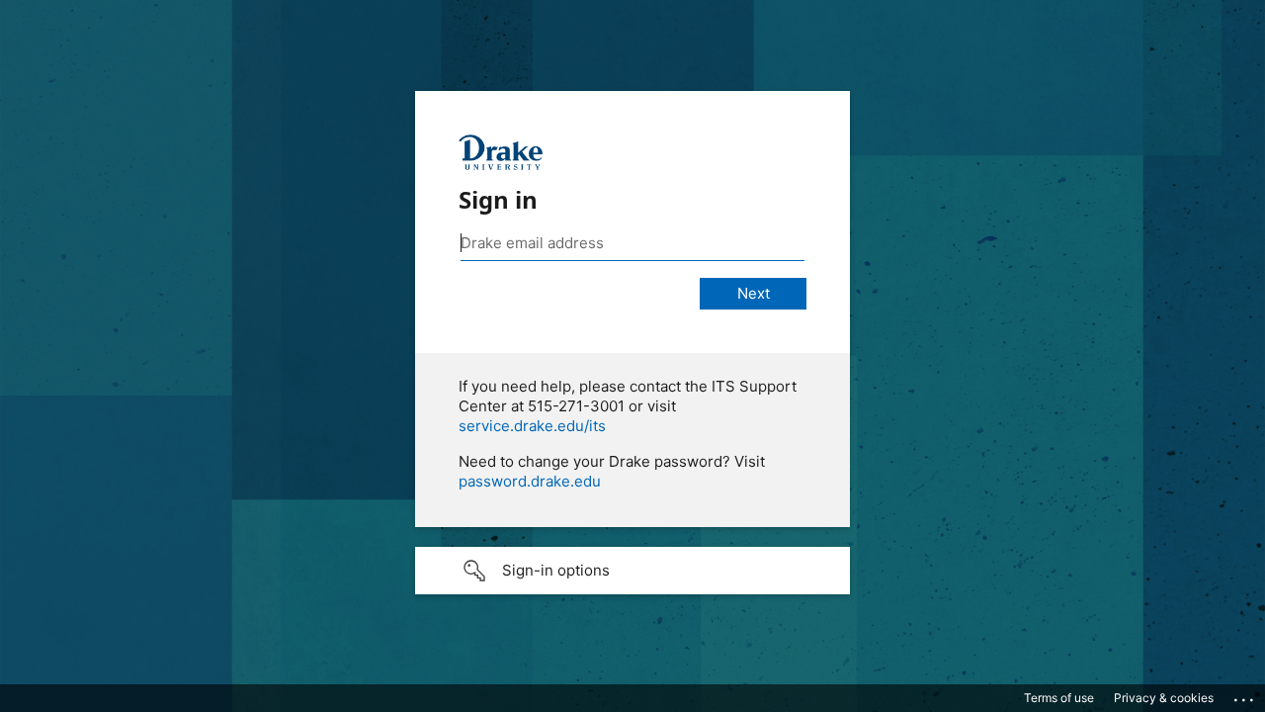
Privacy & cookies (1164, 697)
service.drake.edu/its (532, 425)
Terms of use (1059, 697)
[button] (632, 570)
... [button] (1245, 695)
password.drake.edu (530, 481)
